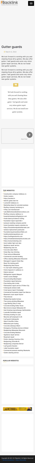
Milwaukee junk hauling (11, 323)
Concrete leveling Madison (12, 332)
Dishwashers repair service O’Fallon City (16, 285)
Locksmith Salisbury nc (11, 203)
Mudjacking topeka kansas (12, 299)
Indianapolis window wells (12, 288)
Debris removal (8, 272)
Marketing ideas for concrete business (16, 205)
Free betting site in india (11, 283)
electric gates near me (11, 200)
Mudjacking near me (10, 247)
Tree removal (8, 297)
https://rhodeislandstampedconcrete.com (17, 238)
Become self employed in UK (13, 317)
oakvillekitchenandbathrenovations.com (16, 212)
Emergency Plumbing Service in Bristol (16, 328)
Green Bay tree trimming (11, 252)
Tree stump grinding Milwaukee (14, 301)
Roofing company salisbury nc (13, 214)
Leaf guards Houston (10, 346)
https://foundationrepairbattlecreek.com (16, 227)
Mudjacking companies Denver (14, 343)
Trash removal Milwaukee (12, 254)
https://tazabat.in (9, 198)
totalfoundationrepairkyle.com (13, 234)
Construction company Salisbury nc (15, 194)
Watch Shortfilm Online (11, 321)
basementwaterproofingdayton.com (15, 216)
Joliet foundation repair (11, 348)
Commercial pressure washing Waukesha (17, 350)
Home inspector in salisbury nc (13, 270)
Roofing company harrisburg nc (14, 207)
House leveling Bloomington (12, 279)
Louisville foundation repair (12, 312)
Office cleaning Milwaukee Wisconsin (15, 259)
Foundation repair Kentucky (12, 281)
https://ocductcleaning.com (12, 241)
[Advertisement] (17, 24)
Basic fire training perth (11, 263)
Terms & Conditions (8, 460)
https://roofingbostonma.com (13, 236)
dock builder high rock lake (12, 243)
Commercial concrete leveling (13, 256)
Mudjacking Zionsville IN (11, 341)
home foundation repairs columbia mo (16, 225)
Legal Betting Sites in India (12, 303)
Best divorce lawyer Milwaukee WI (15, 308)
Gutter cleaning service (11, 352)
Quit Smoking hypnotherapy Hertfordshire (17, 310)
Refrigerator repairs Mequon (13, 274)
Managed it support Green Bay (13, 261)
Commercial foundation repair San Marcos (17, 292)
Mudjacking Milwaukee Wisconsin (14, 330)
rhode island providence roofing (14, 218)
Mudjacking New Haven (11, 265)
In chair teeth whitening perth (13, 267)
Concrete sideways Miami (12, 326)
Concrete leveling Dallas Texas (13, 305)
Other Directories (21, 460)
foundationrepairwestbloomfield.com (15, 232)
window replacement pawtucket (14, 229)
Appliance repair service (11, 245)
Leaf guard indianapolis (11, 319)
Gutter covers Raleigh (11, 276)
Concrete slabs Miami (11, 250)
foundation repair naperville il (13, 221)
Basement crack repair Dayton (13, 294)
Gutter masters (8, 196)
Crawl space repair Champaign (14, 290)
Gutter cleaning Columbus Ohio (14, 339)
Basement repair (9, 337)
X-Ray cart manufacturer (12, 209)
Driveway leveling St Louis (12, 314)
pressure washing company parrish (15, 223)
